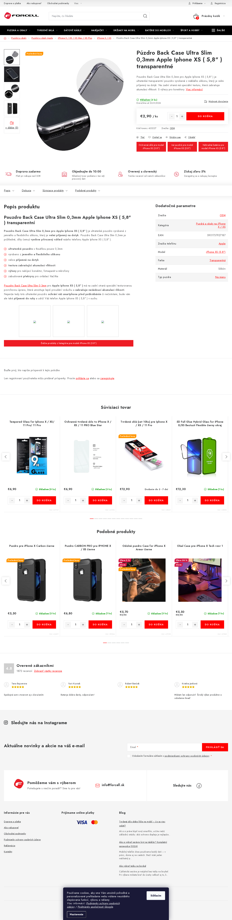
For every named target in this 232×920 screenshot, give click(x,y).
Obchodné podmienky (58, 3)
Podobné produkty (85, 190)
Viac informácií (194, 89)
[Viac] (218, 30)
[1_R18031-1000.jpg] (102, 307)
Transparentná (218, 260)
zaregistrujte (107, 378)
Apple (222, 243)
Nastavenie (76, 914)
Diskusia (26, 190)
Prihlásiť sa (215, 747)
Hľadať (145, 16)
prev (6, 457)
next (226, 457)
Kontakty (8, 851)
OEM (172, 128)
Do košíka (205, 116)
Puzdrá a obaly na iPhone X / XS (211, 225)
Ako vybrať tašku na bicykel (132, 866)
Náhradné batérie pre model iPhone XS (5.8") (213, 146)
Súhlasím (156, 895)
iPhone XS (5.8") (216, 252)
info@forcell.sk (113, 785)
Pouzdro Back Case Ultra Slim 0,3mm (25, 285)
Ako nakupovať (34, 3)
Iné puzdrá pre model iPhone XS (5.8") (182, 146)
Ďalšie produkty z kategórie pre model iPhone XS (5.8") (68, 343)
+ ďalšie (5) (11, 128)
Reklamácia (9, 845)
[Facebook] (199, 785)
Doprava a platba (12, 3)
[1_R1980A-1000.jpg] (68, 307)
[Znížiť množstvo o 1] (172, 116)
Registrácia (220, 3)
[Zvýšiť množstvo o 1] (182, 116)
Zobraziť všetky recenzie (48, 671)
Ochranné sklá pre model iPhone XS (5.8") (151, 146)
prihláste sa (82, 378)
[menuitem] (19, 30)
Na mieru (220, 277)
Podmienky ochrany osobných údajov (22, 839)
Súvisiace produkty (53, 190)
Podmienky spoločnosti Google (95, 907)
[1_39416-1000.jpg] (34, 307)
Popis (7, 190)
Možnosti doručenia (218, 101)
